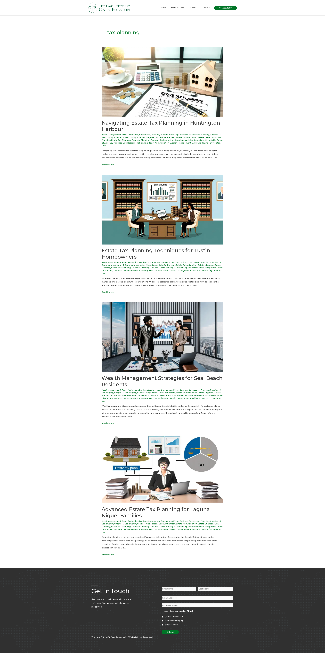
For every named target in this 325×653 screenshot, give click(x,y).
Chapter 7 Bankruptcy (125, 137)
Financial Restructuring (162, 140)
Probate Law (120, 143)
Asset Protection (130, 134)
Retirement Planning (137, 143)
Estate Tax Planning (121, 140)
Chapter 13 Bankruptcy (173, 620)
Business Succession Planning (194, 134)
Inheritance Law (196, 140)
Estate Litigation (206, 137)
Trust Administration (159, 143)
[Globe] (103, 631)
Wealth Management (180, 143)
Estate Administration (186, 137)
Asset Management (111, 134)
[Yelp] (98, 631)
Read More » (108, 164)
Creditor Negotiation (147, 137)
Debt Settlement (166, 137)
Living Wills (210, 140)
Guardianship (181, 140)
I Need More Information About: (177, 611)
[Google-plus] (92, 631)
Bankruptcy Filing (170, 134)
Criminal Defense (171, 625)
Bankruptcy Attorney (149, 134)
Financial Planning (141, 140)
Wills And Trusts (200, 143)
